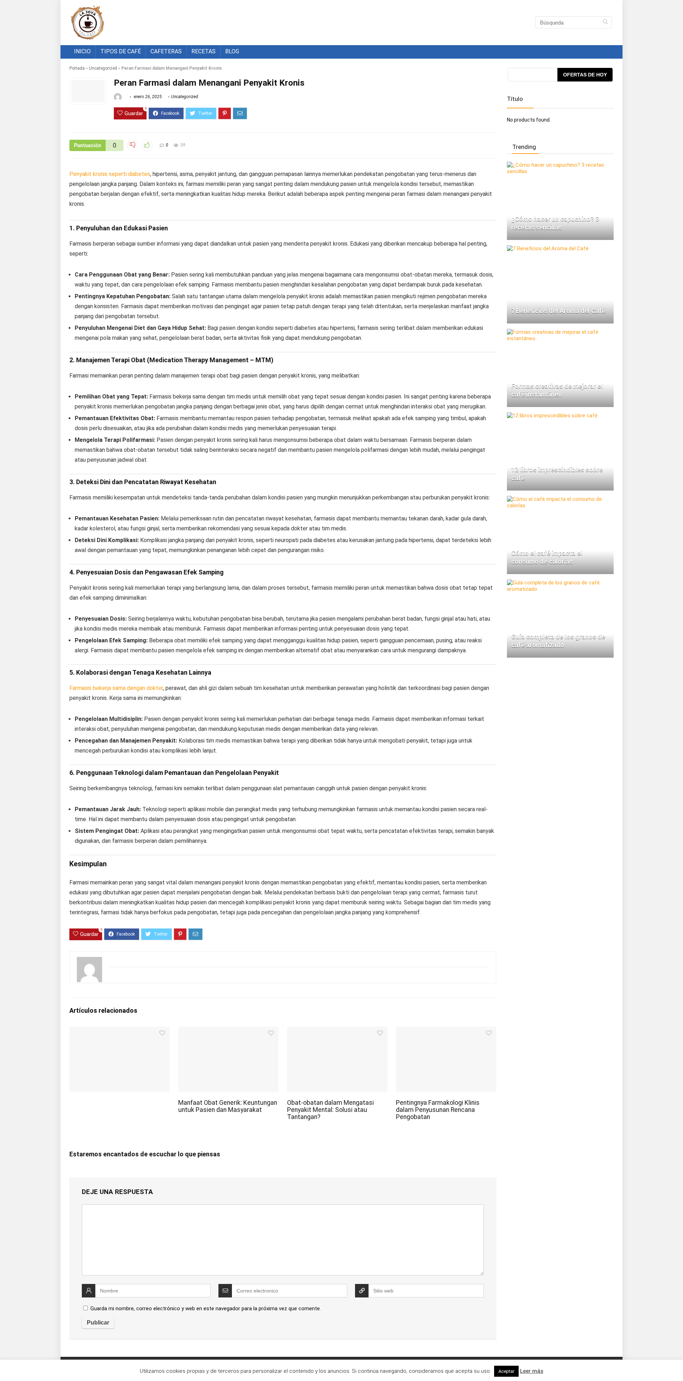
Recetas (203, 51)
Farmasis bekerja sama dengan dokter (116, 688)
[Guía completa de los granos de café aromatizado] (560, 582)
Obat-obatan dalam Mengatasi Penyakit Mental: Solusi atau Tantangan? (330, 1109)
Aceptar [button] (506, 1371)
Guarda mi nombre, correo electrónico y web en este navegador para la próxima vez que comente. (205, 1308)
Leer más (531, 1371)
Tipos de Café (120, 51)
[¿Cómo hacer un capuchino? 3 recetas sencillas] (560, 165)
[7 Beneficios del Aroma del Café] (548, 248)
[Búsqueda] (605, 22)
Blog (232, 51)
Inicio (82, 51)
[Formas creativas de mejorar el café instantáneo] (560, 332)
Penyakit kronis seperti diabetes (109, 174)
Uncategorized (103, 68)
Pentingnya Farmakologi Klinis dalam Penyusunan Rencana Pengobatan (438, 1109)
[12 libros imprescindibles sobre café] (552, 415)
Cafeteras (166, 51)
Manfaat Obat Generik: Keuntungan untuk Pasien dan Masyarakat (227, 1106)
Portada (77, 68)
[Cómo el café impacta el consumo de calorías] (560, 499)
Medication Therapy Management (199, 360)
